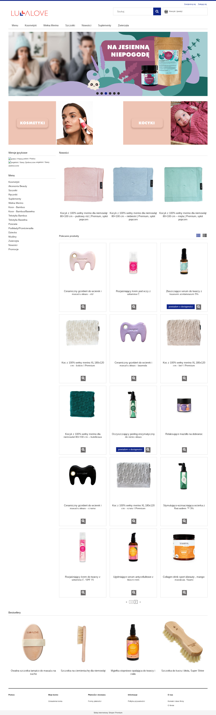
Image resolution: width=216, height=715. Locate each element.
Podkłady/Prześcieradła (20, 228)
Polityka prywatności (136, 701)
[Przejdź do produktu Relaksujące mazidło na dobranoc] (184, 409)
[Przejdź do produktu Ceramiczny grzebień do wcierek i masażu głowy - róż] (82, 266)
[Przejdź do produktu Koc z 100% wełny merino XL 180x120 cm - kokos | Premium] (82, 337)
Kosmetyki (13, 182)
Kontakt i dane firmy (176, 701)
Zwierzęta (13, 241)
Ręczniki (12, 194)
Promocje (13, 249)
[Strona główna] (29, 13)
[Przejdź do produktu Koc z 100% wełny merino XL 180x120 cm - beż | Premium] (184, 337)
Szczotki (12, 190)
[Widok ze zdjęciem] (198, 235)
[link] (108, 64)
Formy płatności (94, 701)
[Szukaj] (157, 11)
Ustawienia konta (55, 701)
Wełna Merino (15, 203)
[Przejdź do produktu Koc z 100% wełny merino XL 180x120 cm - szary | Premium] (133, 480)
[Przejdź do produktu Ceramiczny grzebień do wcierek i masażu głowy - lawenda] (133, 337)
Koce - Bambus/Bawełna (21, 211)
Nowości (12, 245)
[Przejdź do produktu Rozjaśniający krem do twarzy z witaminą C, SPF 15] (82, 552)
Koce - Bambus (16, 207)
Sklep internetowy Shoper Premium (108, 713)
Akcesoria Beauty (17, 186)
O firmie (171, 705)
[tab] (97, 93)
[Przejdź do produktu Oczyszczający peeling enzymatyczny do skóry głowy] (133, 409)
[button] (83, 307)
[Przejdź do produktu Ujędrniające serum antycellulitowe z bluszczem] (133, 552)
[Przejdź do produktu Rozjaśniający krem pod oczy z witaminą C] (133, 266)
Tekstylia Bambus (17, 215)
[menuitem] (14, 25)
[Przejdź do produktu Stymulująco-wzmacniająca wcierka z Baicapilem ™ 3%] (184, 480)
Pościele (12, 224)
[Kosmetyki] (50, 123)
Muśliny (12, 236)
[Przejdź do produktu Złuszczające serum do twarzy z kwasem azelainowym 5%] (184, 266)
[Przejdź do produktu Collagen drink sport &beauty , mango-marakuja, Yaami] (184, 552)
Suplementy (14, 198)
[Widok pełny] (205, 235)
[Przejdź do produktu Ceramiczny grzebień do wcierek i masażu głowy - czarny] (82, 480)
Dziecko (12, 232)
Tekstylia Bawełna (17, 219)
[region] (108, 64)
